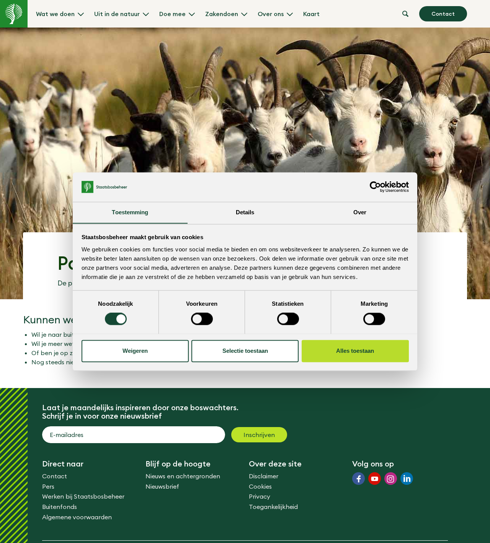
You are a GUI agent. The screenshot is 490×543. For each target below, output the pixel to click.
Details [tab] (245, 212)
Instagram (390, 478)
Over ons (271, 14)
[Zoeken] (405, 14)
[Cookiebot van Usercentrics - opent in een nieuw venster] (375, 186)
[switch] (202, 319)
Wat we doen (55, 14)
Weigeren (135, 350)
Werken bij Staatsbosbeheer (83, 496)
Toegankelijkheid (273, 506)
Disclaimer (263, 476)
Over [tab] (359, 212)
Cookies (260, 486)
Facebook (358, 478)
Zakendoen (221, 14)
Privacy (259, 496)
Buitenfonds (59, 506)
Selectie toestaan (245, 350)
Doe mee (172, 14)
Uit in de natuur (117, 14)
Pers (48, 486)
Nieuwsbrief (162, 486)
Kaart (311, 14)
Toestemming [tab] (130, 212)
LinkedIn (406, 478)
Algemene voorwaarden (77, 517)
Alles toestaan (355, 350)
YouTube (374, 478)
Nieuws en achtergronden (182, 476)
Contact (443, 13)
